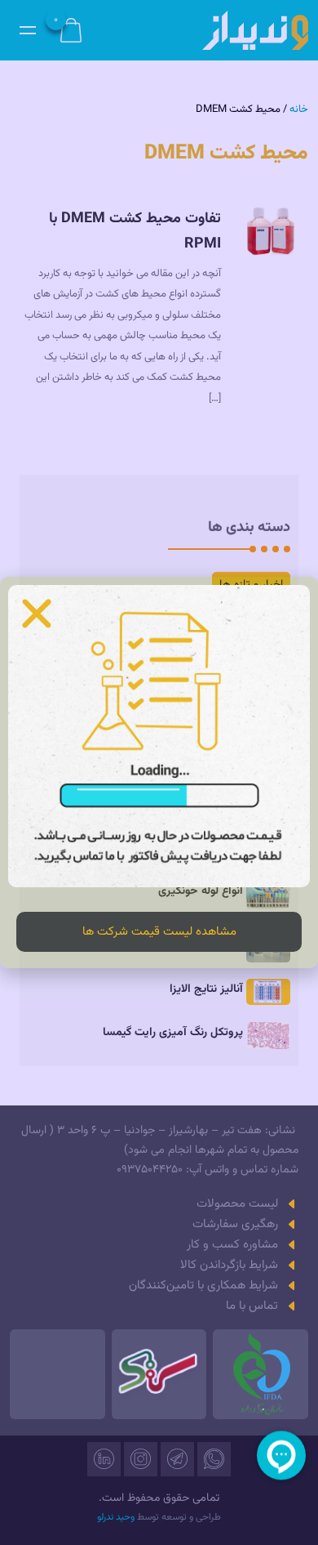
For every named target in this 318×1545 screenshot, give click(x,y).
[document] (159, 772)
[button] (36, 613)
